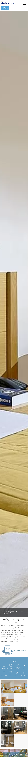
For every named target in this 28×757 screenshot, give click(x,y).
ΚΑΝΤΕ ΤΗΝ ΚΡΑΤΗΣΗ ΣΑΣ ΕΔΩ (20, 650)
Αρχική (4, 613)
